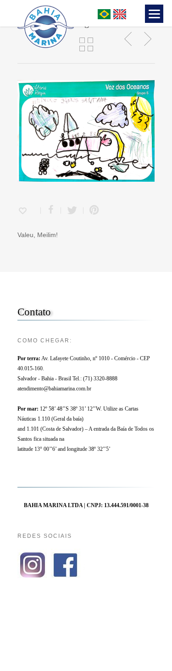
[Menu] (154, 14)
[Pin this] (92, 210)
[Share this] (51, 210)
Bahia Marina (75, 13)
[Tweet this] (72, 210)
